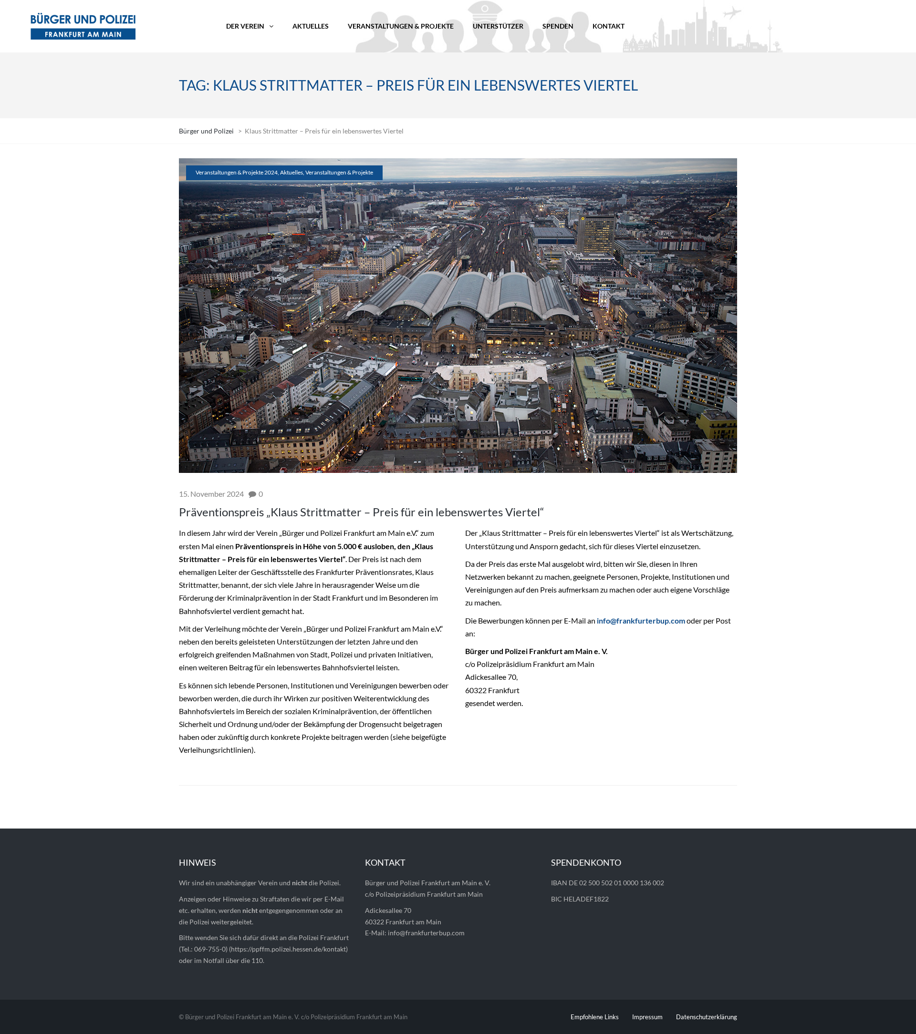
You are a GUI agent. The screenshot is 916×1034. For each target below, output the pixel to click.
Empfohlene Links (595, 1017)
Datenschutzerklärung (706, 1017)
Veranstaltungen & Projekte (339, 172)
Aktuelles (291, 172)
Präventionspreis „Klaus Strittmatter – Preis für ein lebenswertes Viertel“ (361, 512)
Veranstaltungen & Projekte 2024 (237, 172)
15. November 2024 (211, 493)
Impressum (647, 1017)
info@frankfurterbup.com (641, 620)
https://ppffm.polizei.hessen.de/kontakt (288, 949)
